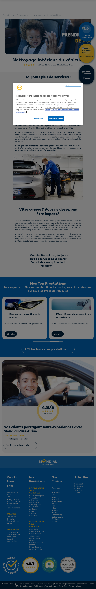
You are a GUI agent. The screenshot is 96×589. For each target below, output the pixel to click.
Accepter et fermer (56, 118)
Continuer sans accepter (73, 86)
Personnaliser (38, 118)
